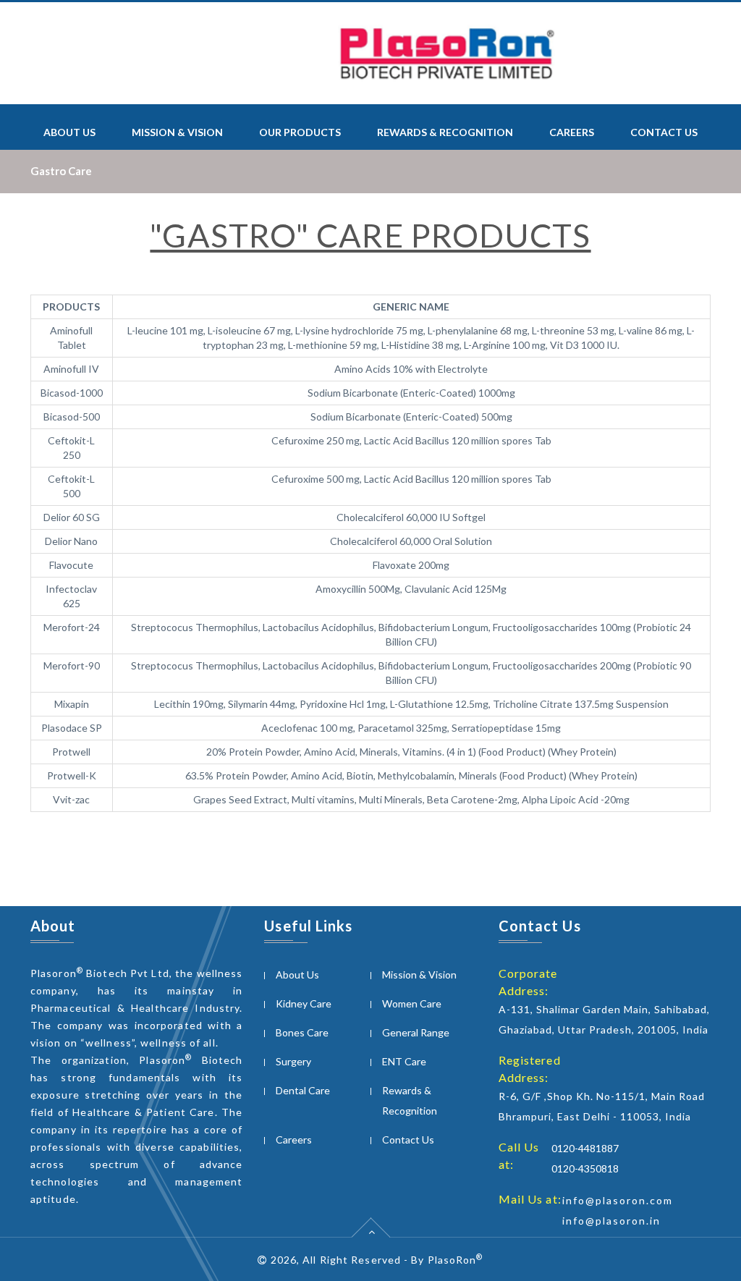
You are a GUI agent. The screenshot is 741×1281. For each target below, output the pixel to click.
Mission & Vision (177, 132)
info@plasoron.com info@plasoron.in (617, 1210)
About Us (69, 132)
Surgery (293, 1061)
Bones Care (302, 1032)
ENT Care (404, 1061)
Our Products (300, 132)
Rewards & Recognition (445, 132)
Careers (571, 132)
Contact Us (664, 132)
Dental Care (303, 1090)
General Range (415, 1032)
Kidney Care (303, 1003)
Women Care (411, 1003)
